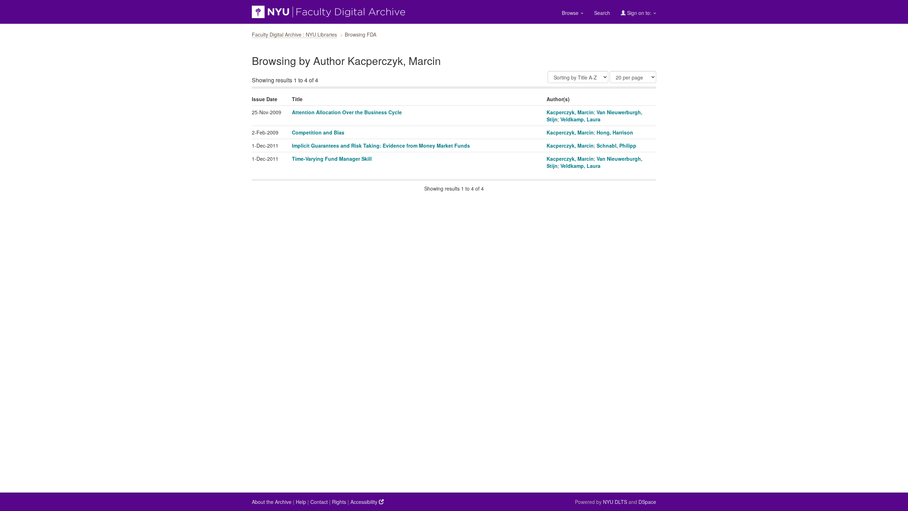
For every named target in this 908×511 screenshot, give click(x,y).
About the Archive (272, 501)
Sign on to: (639, 12)
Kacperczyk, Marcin (570, 112)
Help (301, 501)
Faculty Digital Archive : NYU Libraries (294, 34)
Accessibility (364, 501)
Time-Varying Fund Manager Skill (332, 158)
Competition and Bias (318, 132)
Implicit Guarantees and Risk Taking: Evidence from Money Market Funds (381, 145)
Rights (339, 501)
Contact (319, 501)
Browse (571, 12)
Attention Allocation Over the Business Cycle (347, 112)
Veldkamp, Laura (580, 119)
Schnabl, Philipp (616, 145)
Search (602, 12)
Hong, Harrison (615, 132)
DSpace (647, 501)
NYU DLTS (615, 501)
